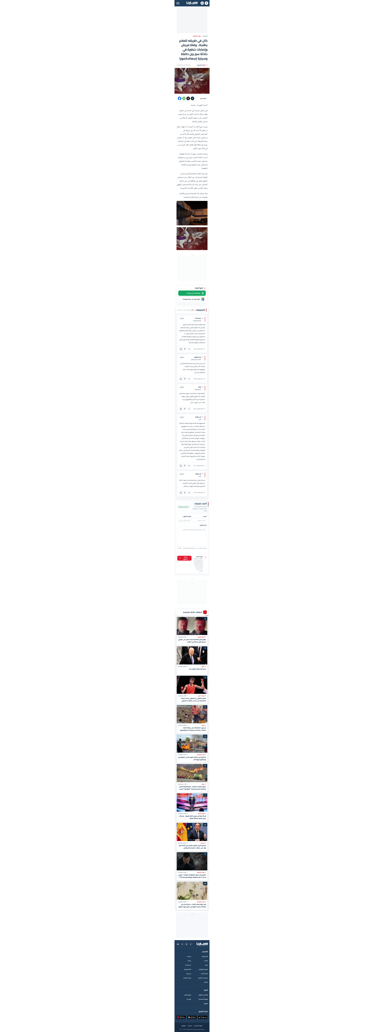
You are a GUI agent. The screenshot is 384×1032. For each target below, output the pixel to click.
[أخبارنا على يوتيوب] (178, 944)
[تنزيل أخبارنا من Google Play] (203, 1017)
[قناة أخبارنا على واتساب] (202, 3)
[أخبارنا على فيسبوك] (206, 3)
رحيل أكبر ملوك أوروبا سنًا (197, 669)
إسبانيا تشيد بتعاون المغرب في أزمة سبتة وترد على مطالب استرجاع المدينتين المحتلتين (192, 846)
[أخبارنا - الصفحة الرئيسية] (202, 944)
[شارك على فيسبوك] (179, 98)
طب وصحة (188, 965)
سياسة (189, 956)
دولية (206, 965)
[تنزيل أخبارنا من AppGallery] (181, 1017)
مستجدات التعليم (203, 978)
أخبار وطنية (205, 956)
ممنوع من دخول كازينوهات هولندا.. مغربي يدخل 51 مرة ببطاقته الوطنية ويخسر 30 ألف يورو (192, 876)
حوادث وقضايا (197, 36)
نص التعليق (203, 525)
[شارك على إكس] (188, 98)
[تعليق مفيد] (181, 349)
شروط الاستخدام (203, 999)
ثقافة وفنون (187, 969)
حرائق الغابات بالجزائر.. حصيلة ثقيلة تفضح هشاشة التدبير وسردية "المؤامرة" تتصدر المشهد (192, 787)
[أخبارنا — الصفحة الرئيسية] (192, 3)
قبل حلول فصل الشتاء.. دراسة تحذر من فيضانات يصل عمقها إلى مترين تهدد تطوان (192, 905)
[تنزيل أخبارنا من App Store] (192, 1017)
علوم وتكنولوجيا (203, 969)
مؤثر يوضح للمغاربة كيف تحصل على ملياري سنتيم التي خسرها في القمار (192, 640)
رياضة (189, 961)
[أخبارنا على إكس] (182, 944)
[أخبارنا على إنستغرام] (186, 944)
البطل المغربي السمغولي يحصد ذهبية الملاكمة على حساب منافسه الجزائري (193, 699)
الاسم (204, 516)
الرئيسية (205, 36)
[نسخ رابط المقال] (192, 98)
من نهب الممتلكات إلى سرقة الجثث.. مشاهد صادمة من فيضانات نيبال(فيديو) (193, 728)
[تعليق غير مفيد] (185, 349)
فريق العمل (187, 995)
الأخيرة (206, 982)
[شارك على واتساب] (184, 98)
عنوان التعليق (186, 516)
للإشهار (206, 1003)
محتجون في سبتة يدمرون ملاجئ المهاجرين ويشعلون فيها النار (192, 758)
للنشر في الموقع (203, 995)
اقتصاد (206, 961)
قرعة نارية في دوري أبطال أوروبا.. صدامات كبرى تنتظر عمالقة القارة (192, 817)
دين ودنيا (188, 973)
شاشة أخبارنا (204, 973)
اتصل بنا (189, 999)
